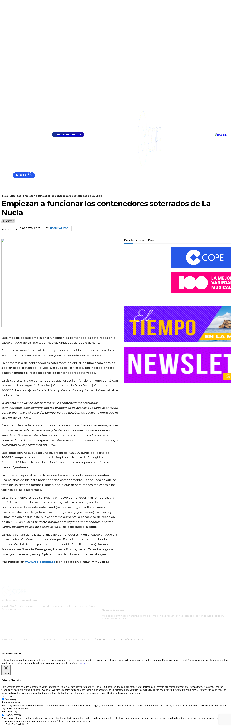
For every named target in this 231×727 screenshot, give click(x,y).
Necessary (10, 699)
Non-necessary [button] (9, 711)
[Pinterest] (199, 228)
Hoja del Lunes (126, 631)
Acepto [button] (50, 663)
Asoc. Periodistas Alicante (150, 631)
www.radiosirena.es (40, 561)
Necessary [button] (6, 696)
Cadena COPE (83, 631)
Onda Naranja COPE (104, 631)
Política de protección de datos (111, 639)
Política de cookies (136, 639)
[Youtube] (2, 175)
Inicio (4, 195)
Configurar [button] (72, 663)
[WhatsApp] (211, 228)
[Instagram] (11, 175)
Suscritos (15, 195)
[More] (224, 228)
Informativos (58, 228)
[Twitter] (186, 228)
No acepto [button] (59, 663)
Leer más (83, 663)
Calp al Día (172, 631)
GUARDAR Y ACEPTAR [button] (16, 724)
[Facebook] (7, 175)
